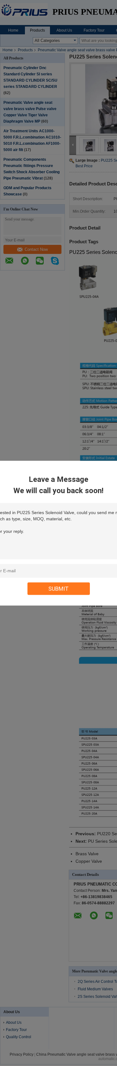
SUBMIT (58, 588)
